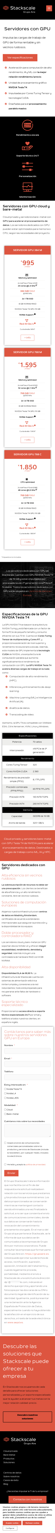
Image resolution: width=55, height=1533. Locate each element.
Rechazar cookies (32, 1523)
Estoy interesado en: (15, 1085)
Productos (8, 1459)
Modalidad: (10, 1105)
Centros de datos (12, 1473)
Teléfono (8, 1071)
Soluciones (9, 1462)
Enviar (11, 1173)
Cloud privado (10, 1451)
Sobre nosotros (11, 1476)
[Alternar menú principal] (49, 8)
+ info (27, 337)
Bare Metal (9, 1455)
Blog (5, 1484)
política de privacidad (35, 1164)
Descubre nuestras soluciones (27, 1417)
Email (7, 1058)
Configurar (10, 1528)
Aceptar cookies (12, 1523)
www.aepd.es (15, 1322)
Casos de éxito (10, 1480)
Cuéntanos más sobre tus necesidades (24, 1121)
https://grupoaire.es (37, 1254)
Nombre (8, 1045)
